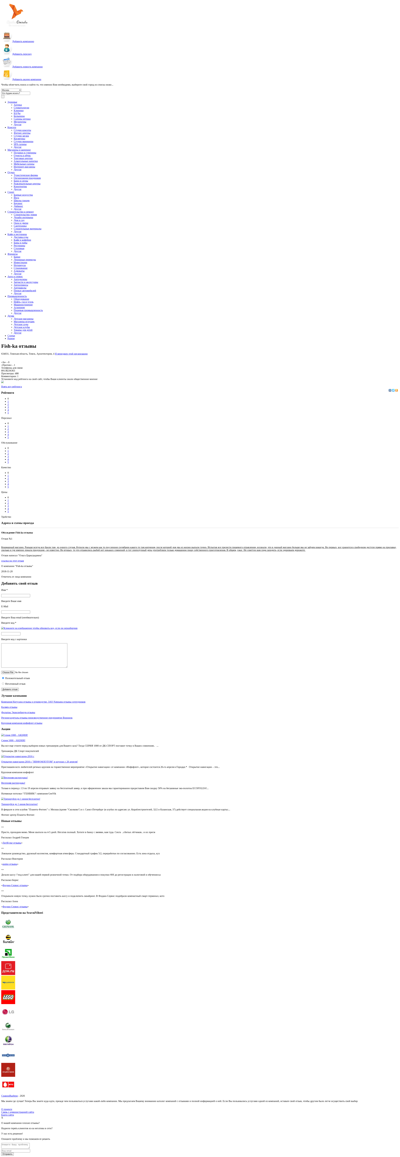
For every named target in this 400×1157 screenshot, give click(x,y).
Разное (11, 338)
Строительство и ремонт (21, 211)
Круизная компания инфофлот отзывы (21, 723)
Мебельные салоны (24, 164)
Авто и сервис (15, 276)
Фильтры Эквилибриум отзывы (18, 712)
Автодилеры (20, 279)
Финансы (13, 254)
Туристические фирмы (26, 175)
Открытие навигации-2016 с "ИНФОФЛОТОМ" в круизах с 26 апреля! (39, 761)
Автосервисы (21, 285)
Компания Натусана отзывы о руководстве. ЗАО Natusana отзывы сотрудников (43, 701)
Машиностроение (23, 304)
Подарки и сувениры (25, 152)
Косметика (19, 138)
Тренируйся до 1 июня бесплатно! (19, 804)
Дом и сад (19, 220)
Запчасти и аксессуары (26, 282)
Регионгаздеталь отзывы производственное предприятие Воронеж (36, 717)
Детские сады (21, 324)
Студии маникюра (23, 141)
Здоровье (12, 102)
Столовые (19, 248)
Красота (12, 127)
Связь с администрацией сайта (17, 1112)
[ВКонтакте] (390, 390)
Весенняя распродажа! (13, 783)
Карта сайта (7, 1115)
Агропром (19, 307)
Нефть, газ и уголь (23, 302)
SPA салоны (20, 144)
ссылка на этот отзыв (12, 560)
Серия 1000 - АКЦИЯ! (13, 740)
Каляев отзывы (9, 707)
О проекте (6, 1109)
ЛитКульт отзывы (11, 842)
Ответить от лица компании (16, 576)
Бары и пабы (20, 242)
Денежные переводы (25, 259)
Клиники (19, 110)
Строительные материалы (27, 228)
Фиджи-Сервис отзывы (15, 885)
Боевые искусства (23, 195)
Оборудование (21, 299)
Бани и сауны (21, 180)
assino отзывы (9, 864)
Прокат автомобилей (25, 290)
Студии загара (21, 135)
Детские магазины (23, 318)
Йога (16, 197)
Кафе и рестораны (17, 234)
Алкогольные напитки (26, 161)
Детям (11, 316)
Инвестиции (20, 262)
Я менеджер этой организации (71, 353)
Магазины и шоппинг (19, 150)
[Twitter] (393, 390)
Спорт (11, 192)
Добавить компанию (23, 41)
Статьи (11, 335)
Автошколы (20, 287)
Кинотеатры (20, 186)
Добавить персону (22, 54)
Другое (17, 124)
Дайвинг (18, 206)
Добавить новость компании (27, 66)
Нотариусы (20, 265)
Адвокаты (19, 271)
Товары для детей (23, 330)
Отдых (11, 172)
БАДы (17, 113)
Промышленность (17, 296)
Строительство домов (25, 214)
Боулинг (18, 203)
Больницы (19, 116)
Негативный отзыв (15, 683)
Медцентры (20, 121)
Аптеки (18, 105)
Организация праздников (27, 178)
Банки (17, 256)
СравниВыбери (9, 1095)
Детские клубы (22, 327)
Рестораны (19, 245)
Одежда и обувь (22, 155)
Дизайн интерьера (23, 217)
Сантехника (20, 226)
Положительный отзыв (17, 678)
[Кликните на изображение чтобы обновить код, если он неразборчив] (39, 628)
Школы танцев (22, 200)
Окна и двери (21, 223)
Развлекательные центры (27, 183)
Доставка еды (21, 237)
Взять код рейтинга (11, 386)
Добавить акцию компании (26, 79)
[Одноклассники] (396, 390)
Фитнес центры (22, 133)
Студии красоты (22, 130)
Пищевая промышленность (28, 310)
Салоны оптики (22, 119)
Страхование (21, 268)
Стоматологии (21, 107)
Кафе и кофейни (22, 240)
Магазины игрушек (24, 321)
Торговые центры (23, 158)
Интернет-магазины (24, 166)
